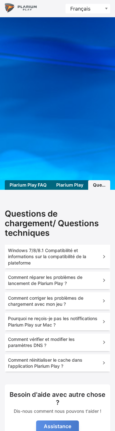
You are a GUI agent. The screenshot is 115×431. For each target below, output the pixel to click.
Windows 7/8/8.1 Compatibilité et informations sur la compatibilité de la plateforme (47, 257)
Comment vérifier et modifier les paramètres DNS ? (41, 342)
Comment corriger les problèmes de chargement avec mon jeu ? (45, 301)
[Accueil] (21, 8)
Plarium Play (69, 185)
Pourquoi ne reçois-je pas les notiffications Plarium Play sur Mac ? (52, 321)
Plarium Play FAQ (28, 185)
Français (80, 8)
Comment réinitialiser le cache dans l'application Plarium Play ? (45, 363)
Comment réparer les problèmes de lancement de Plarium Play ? (45, 280)
